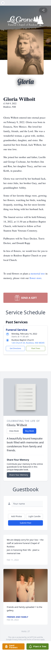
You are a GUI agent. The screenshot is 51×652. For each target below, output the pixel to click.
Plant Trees (35, 348)
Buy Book (29, 431)
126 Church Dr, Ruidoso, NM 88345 (27, 342)
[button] (25, 585)
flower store (35, 278)
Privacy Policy (17, 639)
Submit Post (25, 522)
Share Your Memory (18, 474)
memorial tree (37, 273)
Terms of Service (33, 639)
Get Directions (15, 348)
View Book (14, 431)
